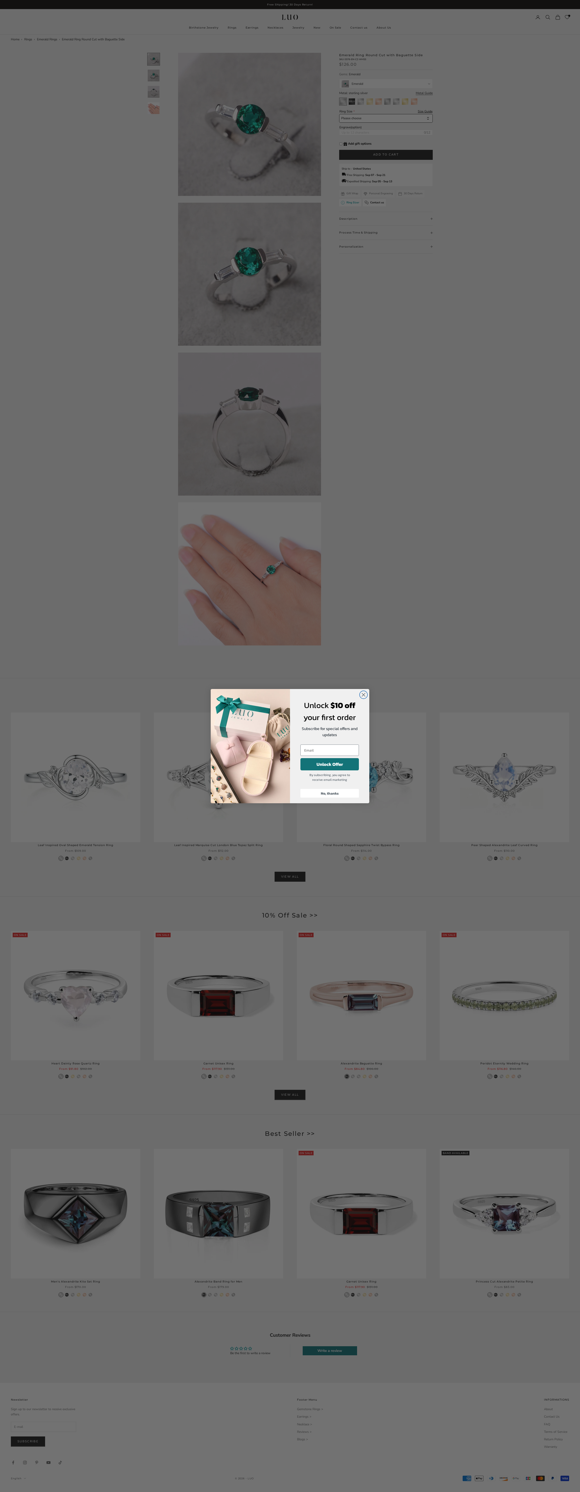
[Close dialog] (363, 695)
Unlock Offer (330, 764)
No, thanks (330, 793)
